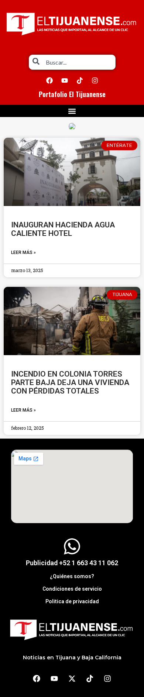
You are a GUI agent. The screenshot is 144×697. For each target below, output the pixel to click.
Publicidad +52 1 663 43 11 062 (72, 563)
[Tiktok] (79, 80)
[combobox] (72, 62)
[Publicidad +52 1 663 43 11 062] (72, 546)
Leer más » (23, 252)
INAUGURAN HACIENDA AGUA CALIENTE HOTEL (63, 229)
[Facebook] (49, 80)
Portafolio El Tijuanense (72, 94)
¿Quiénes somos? (72, 576)
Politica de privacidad (72, 601)
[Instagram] (95, 80)
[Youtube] (64, 80)
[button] (72, 111)
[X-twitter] (72, 678)
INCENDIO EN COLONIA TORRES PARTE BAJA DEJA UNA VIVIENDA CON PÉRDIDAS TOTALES (70, 382)
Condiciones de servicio (72, 589)
